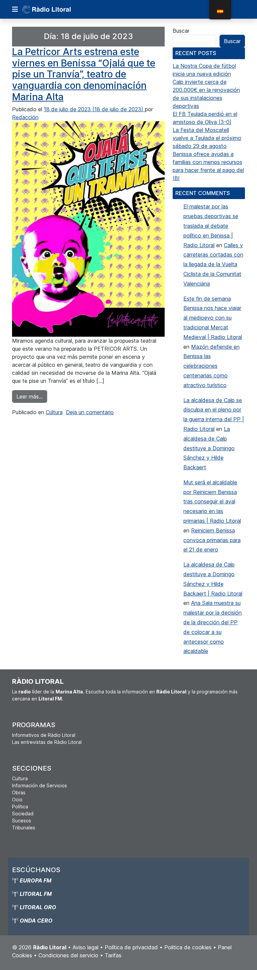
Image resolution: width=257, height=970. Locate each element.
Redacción (25, 117)
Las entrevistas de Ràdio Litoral (47, 742)
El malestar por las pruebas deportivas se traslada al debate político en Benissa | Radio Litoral (210, 225)
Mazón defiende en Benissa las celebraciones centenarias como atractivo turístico (211, 365)
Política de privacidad (131, 947)
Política (20, 806)
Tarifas (113, 955)
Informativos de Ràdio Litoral (43, 735)
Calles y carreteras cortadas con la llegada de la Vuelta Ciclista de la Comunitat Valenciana (213, 264)
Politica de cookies (187, 947)
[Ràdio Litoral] (55, 9)
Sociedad (22, 813)
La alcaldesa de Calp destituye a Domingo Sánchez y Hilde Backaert (209, 448)
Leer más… (31, 396)
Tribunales (23, 827)
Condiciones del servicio (68, 955)
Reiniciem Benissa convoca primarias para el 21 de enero (212, 540)
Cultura (54, 412)
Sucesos (21, 820)
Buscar (181, 30)
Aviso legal (85, 947)
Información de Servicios (39, 785)
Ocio (17, 799)
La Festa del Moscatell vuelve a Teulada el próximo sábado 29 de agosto (207, 138)
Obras (18, 792)
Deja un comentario (90, 412)
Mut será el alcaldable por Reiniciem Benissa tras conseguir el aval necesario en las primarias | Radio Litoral (212, 501)
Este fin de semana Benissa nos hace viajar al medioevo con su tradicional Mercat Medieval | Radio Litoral (212, 317)
